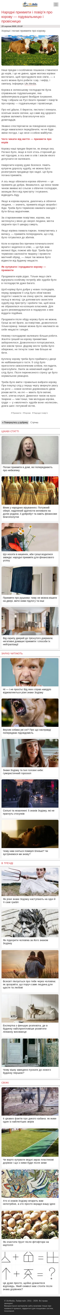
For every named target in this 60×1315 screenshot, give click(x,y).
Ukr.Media (30, 83)
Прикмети (16, 413)
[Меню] (56, 4)
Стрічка (34, 422)
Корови (27, 413)
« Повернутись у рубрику (15, 422)
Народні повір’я (40, 413)
